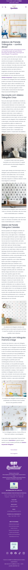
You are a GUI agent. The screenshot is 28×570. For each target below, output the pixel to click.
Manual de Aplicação (14, 530)
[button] (5, 7)
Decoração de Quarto (8, 49)
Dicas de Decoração (14, 526)
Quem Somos (14, 528)
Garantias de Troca (14, 536)
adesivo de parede (7, 77)
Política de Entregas (14, 532)
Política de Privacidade (14, 534)
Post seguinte (14, 453)
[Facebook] (15, 553)
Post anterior (14, 450)
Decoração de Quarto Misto (9, 52)
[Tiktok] (20, 553)
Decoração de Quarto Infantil (14, 51)
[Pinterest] (11, 553)
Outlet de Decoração (14, 524)
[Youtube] (24, 553)
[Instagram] (7, 553)
